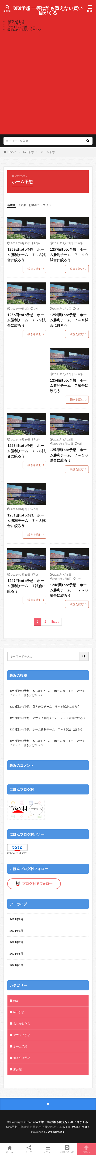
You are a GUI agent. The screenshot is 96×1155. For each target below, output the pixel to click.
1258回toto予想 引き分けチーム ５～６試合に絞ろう (45, 706)
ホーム (9, 1152)
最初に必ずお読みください (24, 29)
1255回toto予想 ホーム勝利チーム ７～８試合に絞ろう (69, 320)
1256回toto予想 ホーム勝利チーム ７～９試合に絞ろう (26, 320)
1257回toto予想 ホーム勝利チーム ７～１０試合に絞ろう (69, 254)
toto (15, 1000)
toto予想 (28, 152)
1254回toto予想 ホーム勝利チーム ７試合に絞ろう (69, 385)
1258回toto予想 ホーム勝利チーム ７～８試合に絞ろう (26, 254)
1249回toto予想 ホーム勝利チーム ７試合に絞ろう (26, 585)
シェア (28, 1152)
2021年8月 (16, 930)
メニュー (48, 1152)
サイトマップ (15, 24)
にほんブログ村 (17, 853)
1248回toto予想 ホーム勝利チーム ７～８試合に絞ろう (69, 590)
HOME (11, 152)
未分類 (17, 1069)
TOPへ (86, 1152)
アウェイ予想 (21, 1035)
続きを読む (34, 269)
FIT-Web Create (77, 1127)
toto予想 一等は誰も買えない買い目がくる (48, 10)
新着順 (11, 205)
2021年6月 (16, 953)
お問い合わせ (15, 21)
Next (54, 621)
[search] (88, 141)
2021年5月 (16, 965)
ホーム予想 (48, 152)
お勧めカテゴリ (38, 205)
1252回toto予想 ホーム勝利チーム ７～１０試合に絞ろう (69, 455)
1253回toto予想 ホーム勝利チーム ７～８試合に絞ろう (26, 450)
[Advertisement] (48, 81)
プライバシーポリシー (21, 27)
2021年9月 (16, 919)
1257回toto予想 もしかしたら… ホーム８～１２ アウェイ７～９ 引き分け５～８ (47, 743)
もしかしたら (21, 1023)
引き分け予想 (21, 1058)
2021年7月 (16, 942)
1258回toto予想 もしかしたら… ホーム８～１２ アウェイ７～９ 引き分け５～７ (47, 693)
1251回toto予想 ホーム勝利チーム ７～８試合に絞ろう (26, 520)
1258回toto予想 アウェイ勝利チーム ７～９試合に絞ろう (48, 718)
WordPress (56, 1131)
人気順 (22, 205)
